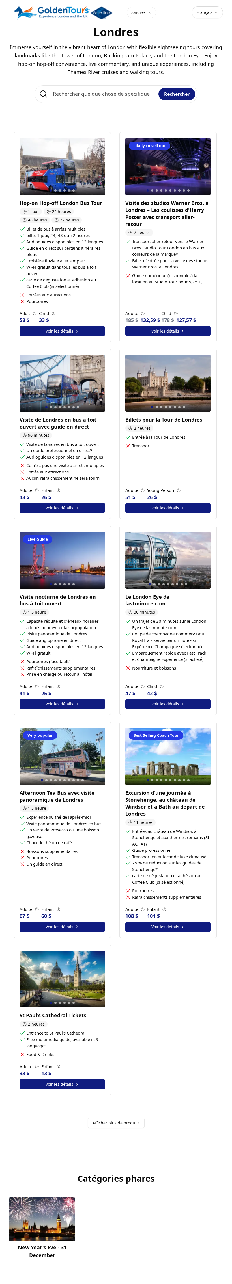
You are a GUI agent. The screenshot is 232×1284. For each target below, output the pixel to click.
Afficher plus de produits (116, 1123)
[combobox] (207, 12)
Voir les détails (59, 331)
